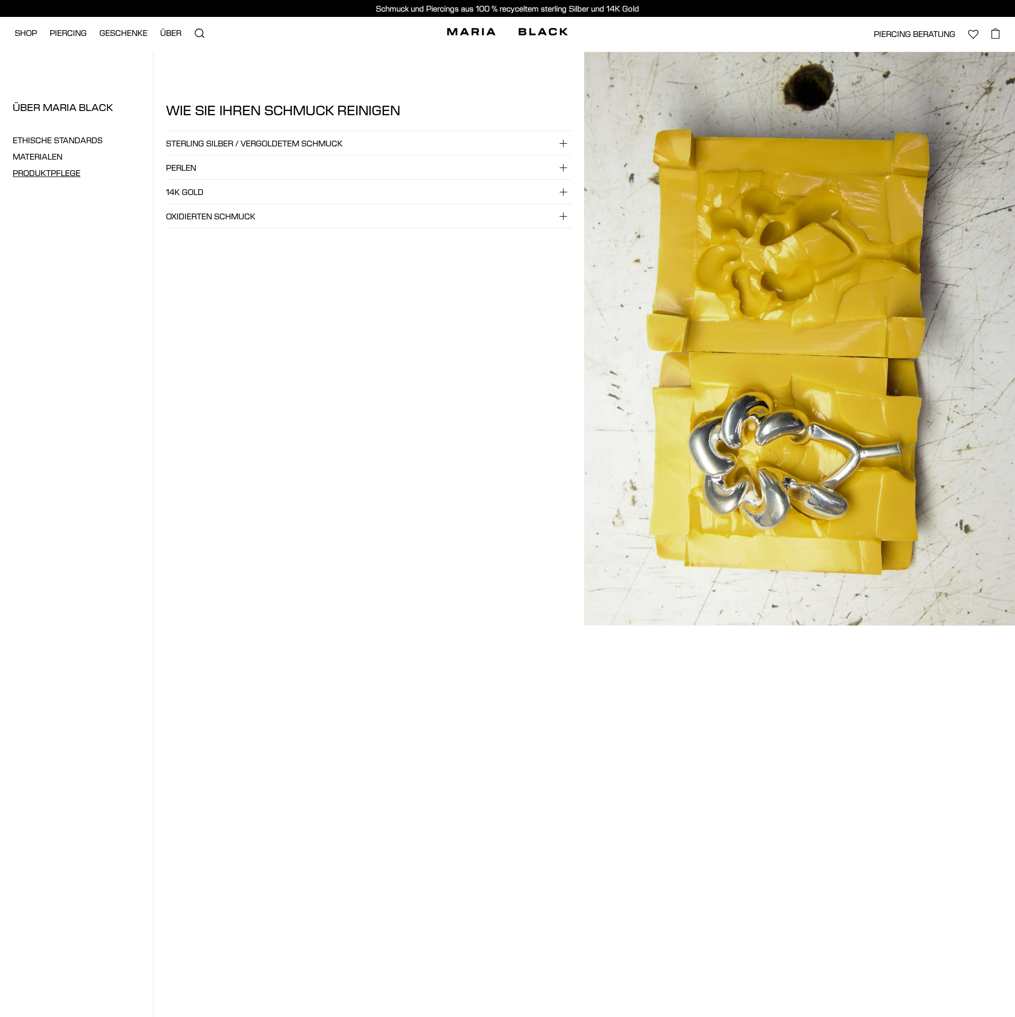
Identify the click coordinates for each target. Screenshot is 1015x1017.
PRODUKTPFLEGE (46, 173)
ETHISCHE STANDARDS (58, 140)
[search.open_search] (199, 33)
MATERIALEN (37, 157)
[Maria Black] (507, 31)
